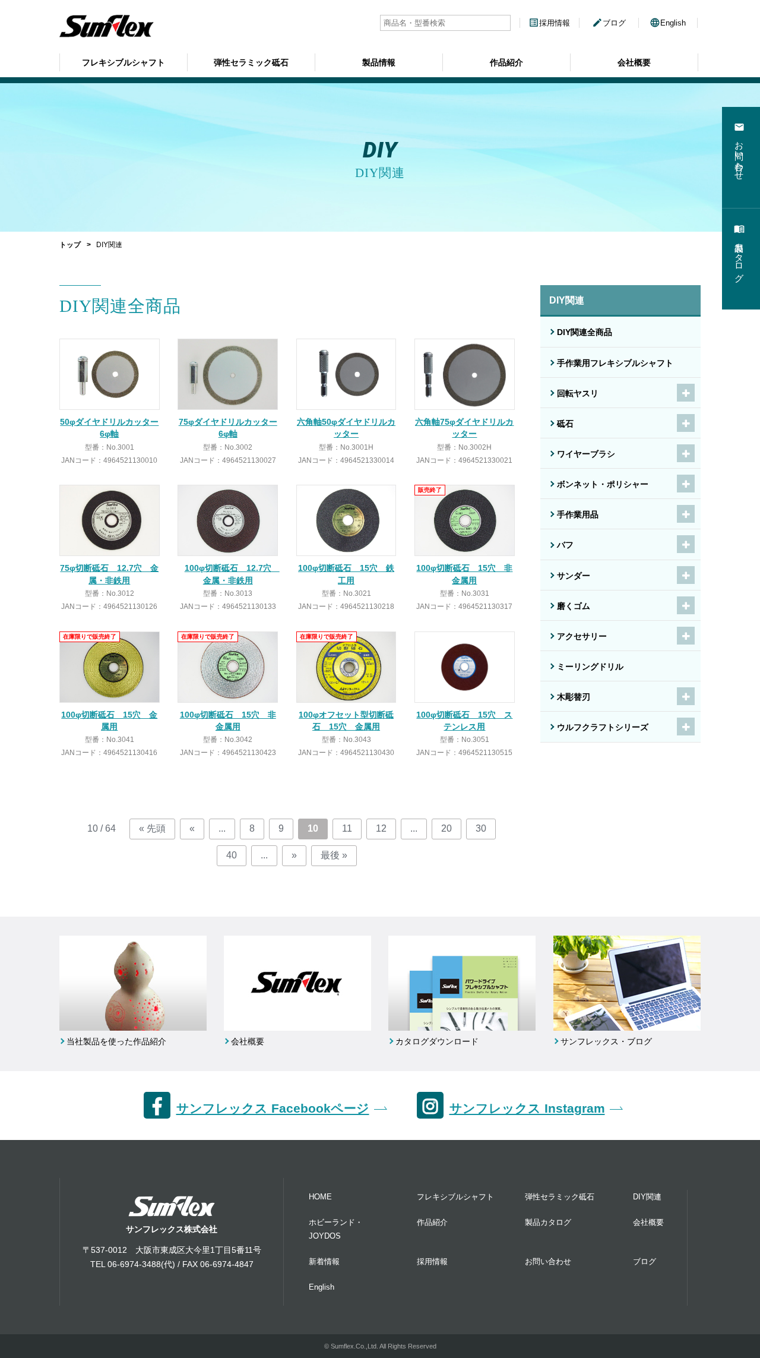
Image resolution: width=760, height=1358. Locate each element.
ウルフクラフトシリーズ (602, 727)
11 (347, 828)
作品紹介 (506, 62)
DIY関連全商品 (584, 332)
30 (481, 828)
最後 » (334, 855)
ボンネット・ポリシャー (602, 484)
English (668, 22)
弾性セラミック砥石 (251, 62)
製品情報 (378, 62)
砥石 (565, 423)
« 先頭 (152, 828)
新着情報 (324, 1261)
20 (446, 828)
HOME (320, 1196)
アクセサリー (582, 636)
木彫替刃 (573, 697)
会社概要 (634, 62)
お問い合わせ (548, 1261)
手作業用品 (577, 514)
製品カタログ (548, 1222)
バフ (565, 544)
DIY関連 (647, 1196)
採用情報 (549, 22)
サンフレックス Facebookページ (272, 1108)
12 (381, 828)
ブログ (609, 22)
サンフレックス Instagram (527, 1108)
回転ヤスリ (577, 393)
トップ (70, 245)
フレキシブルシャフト (123, 62)
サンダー (573, 575)
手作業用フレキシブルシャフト (615, 363)
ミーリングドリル (590, 666)
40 (231, 855)
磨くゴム (573, 606)
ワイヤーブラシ (586, 454)
